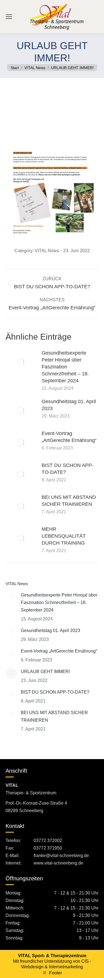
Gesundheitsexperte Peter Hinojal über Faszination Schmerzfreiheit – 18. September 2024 (65, 366)
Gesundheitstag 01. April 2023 (69, 405)
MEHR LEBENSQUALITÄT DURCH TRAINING (64, 536)
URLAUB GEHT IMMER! (45, 671)
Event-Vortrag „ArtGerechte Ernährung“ (69, 437)
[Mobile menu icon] (9, 16)
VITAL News (47, 250)
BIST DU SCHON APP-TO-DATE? (67, 469)
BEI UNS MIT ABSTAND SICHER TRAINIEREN (69, 500)
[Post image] (21, 362)
